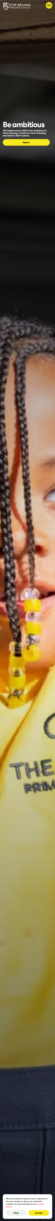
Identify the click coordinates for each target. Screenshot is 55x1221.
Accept (38, 1212)
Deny (16, 1212)
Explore (26, 142)
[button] (49, 5)
